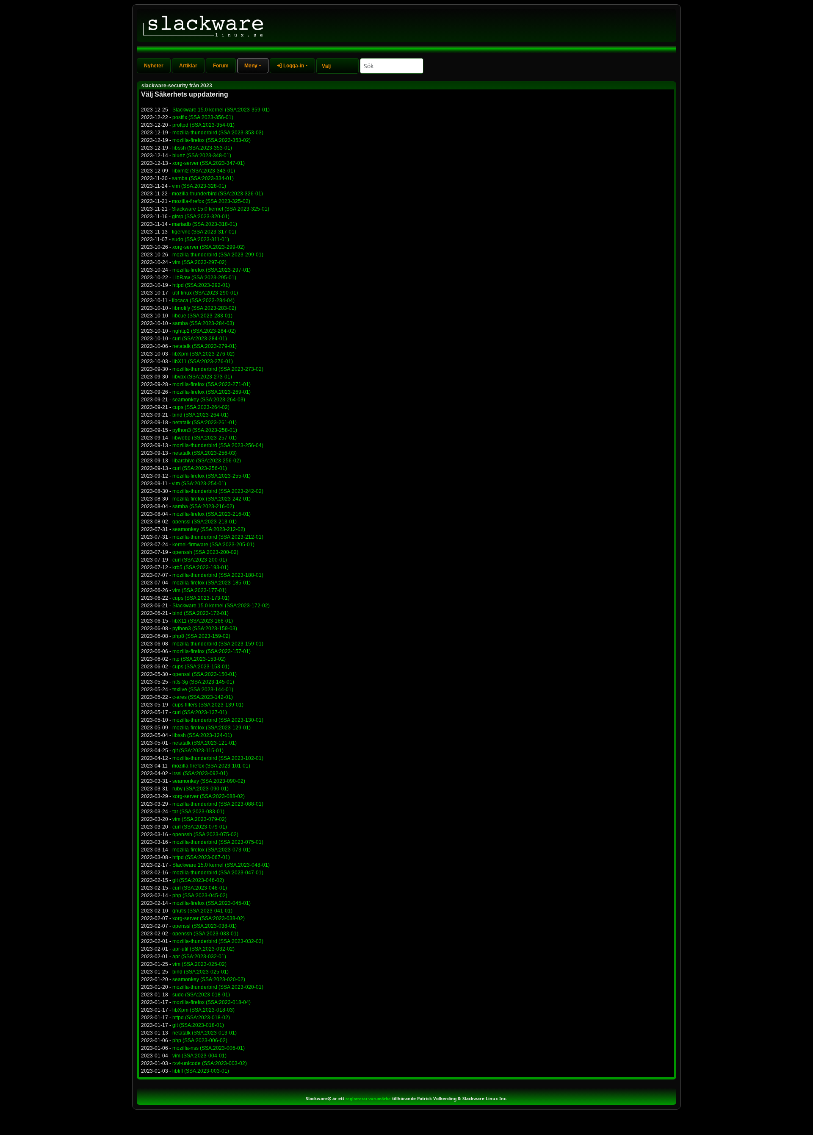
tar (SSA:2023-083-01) (198, 812)
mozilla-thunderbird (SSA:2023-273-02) (217, 369)
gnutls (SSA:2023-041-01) (202, 911)
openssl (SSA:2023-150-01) (204, 674)
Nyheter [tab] (153, 66)
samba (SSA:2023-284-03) (203, 323)
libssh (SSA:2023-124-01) (202, 735)
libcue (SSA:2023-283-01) (202, 316)
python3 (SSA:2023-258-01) (204, 430)
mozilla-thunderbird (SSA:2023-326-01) (217, 194)
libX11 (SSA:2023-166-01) (202, 621)
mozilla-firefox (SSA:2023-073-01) (211, 850)
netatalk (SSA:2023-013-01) (204, 1033)
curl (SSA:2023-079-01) (199, 827)
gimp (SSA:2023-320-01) (201, 217)
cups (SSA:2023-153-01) (201, 667)
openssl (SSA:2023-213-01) (204, 522)
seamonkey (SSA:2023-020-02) (208, 979)
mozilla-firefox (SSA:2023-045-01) (211, 903)
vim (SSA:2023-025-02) (199, 964)
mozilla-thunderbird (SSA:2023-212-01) (217, 537)
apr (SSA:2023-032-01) (199, 957)
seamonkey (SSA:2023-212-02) (208, 529)
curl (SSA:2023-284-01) (199, 339)
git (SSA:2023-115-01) (198, 751)
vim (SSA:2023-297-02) (199, 262)
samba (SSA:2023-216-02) (203, 506)
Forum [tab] (221, 66)
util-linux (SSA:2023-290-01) (205, 293)
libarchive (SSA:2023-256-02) (206, 461)
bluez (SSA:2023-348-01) (201, 156)
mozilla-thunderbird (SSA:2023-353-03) (217, 133)
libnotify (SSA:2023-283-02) (204, 308)
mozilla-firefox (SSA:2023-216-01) (211, 514)
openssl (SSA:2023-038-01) (204, 926)
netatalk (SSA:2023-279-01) (204, 346)
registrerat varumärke (368, 1098)
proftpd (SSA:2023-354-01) (203, 125)
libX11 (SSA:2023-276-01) (202, 361)
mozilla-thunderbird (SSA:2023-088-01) (217, 804)
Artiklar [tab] (188, 66)
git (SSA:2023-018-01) (198, 1025)
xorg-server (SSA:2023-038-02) (208, 918)
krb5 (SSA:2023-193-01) (200, 567)
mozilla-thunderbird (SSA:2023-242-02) (217, 491)
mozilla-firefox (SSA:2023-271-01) (211, 384)
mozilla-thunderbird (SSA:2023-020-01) (217, 987)
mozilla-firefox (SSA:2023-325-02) (211, 201)
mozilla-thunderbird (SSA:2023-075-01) (217, 842)
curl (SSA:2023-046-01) (199, 888)
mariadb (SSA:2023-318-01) (204, 224)
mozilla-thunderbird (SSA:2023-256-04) (217, 445)
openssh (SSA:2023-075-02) (205, 834)
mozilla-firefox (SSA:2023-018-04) (211, 1002)
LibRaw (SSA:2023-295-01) (204, 278)
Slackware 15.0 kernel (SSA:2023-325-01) (220, 209)
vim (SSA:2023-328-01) (199, 186)
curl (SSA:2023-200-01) (199, 560)
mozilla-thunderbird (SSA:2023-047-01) (217, 873)
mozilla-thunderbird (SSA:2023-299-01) (217, 255)
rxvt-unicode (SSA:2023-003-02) (209, 1063)
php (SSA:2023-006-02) (199, 1040)
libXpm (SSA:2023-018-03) (203, 1010)
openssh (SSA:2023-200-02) (205, 552)
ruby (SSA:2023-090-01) (200, 789)
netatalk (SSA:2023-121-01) (204, 743)
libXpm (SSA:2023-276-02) (203, 354)
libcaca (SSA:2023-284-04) (203, 300)
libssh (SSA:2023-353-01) (202, 148)
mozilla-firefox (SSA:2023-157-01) (211, 651)
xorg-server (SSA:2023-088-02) (208, 796)
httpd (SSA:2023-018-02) (201, 1018)
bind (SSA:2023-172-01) (200, 613)
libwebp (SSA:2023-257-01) (204, 438)
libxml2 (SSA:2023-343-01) (203, 171)
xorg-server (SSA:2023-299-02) (208, 247)
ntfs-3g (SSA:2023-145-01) (203, 682)
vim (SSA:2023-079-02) (199, 819)
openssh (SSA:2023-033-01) (205, 934)
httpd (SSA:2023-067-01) (201, 857)
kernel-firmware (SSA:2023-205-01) (213, 545)
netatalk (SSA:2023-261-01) (204, 423)
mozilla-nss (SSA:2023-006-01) (208, 1048)
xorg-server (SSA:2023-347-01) (208, 163)
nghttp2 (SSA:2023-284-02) (204, 331)
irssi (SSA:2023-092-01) (200, 773)
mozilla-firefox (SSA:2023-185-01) (211, 583)
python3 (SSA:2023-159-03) (204, 628)
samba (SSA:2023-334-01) (203, 178)
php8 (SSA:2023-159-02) (201, 636)
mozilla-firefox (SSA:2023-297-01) (211, 270)
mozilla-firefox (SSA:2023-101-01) (211, 766)
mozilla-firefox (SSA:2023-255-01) (211, 476)
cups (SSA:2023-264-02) (201, 407)
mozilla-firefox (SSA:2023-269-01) (211, 392)
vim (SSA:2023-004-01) (199, 1056)
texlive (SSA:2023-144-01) (202, 690)
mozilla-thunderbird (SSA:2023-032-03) (217, 941)
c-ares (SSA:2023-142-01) (202, 697)
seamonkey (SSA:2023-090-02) (208, 781)
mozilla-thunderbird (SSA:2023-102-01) (217, 758)
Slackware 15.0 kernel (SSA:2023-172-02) (221, 606)
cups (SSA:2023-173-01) (201, 598)
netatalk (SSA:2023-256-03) (204, 453)
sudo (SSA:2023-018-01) (201, 995)
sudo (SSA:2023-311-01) (200, 239)
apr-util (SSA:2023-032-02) (203, 949)
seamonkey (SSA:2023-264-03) (208, 400)
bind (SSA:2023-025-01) (200, 972)
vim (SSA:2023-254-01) (199, 484)
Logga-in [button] (293, 66)
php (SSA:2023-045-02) (199, 896)
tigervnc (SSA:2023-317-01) (204, 232)
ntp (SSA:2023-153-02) (199, 659)
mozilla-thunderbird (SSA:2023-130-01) (217, 720)
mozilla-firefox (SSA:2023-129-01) (211, 728)
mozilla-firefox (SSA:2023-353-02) (211, 140)
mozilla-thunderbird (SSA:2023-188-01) (217, 575)
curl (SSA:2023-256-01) (199, 468)
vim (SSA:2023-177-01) (199, 590)
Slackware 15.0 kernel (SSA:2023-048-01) (221, 865)
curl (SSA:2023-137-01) (199, 712)
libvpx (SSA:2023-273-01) (202, 377)
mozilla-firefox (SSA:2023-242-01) (211, 499)
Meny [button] (250, 66)
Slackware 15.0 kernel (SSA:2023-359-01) (221, 110)
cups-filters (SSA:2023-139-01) (207, 705)
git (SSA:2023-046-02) (198, 880)
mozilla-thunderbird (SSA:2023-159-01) (217, 644)
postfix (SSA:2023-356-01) (202, 117)
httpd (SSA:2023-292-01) (201, 285)
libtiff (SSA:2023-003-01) (200, 1071)
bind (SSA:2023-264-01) (200, 415)
